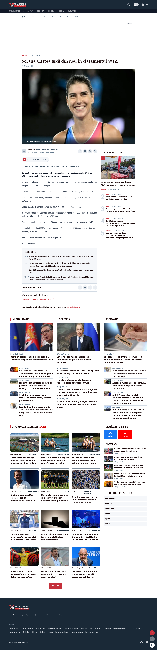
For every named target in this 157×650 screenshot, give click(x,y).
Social (103, 189)
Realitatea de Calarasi (30, 632)
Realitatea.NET (13, 628)
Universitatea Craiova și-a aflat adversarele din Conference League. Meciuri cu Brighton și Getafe (54, 499)
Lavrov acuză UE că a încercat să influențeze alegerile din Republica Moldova (74, 360)
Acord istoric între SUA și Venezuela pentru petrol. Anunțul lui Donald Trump (78, 372)
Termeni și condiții (22, 615)
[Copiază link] (80, 151)
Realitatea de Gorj (14, 632)
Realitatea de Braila (91, 632)
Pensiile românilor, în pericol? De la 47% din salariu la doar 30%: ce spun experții (129, 373)
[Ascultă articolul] (152, 632)
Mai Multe (55, 586)
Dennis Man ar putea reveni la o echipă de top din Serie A (120, 198)
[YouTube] (147, 4)
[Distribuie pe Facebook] (85, 151)
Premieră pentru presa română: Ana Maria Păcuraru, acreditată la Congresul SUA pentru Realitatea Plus (36, 411)
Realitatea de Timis (61, 632)
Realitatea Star (40, 628)
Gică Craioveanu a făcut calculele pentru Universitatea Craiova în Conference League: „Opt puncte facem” (22, 500)
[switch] (136, 4)
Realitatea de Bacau (46, 632)
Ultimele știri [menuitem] (14, 11)
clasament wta (29, 300)
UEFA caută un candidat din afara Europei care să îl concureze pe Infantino (85, 574)
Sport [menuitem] (82, 11)
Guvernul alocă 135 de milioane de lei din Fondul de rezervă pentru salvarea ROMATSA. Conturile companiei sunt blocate (129, 414)
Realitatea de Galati (119, 628)
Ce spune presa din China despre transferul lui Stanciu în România (120, 210)
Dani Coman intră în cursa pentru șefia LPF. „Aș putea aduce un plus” (54, 574)
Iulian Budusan (63, 531)
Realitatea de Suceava (47, 149)
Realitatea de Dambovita (103, 628)
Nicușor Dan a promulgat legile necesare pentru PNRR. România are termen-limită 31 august (78, 404)
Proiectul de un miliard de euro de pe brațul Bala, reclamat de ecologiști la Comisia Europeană (35, 386)
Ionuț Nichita (95, 454)
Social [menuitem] (61, 11)
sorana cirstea (46, 300)
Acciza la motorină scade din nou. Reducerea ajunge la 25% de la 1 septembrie (129, 386)
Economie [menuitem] (52, 11)
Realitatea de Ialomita (55, 628)
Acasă (26, 17)
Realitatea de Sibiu (77, 632)
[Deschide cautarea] (128, 4)
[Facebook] (142, 4)
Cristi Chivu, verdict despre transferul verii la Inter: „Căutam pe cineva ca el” (61, 271)
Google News (73, 306)
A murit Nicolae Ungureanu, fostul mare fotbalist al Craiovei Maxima (54, 537)
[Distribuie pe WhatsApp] (90, 151)
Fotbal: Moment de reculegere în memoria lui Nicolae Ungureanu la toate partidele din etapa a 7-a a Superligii (24, 540)
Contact (11, 615)
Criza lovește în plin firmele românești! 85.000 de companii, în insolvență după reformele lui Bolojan (123, 360)
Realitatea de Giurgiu (135, 628)
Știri (33, 17)
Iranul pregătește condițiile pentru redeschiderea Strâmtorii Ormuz (74, 381)
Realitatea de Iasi (86, 628)
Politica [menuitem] (40, 11)
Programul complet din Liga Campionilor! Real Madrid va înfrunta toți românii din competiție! (85, 538)
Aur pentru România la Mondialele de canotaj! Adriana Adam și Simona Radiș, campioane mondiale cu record (61, 278)
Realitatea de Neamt (71, 628)
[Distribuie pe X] (95, 151)
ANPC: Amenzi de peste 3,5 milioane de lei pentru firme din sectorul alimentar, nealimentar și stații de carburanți (129, 399)
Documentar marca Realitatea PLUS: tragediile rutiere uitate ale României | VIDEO (117, 185)
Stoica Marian (33, 454)
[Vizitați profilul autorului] (24, 151)
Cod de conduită (56, 615)
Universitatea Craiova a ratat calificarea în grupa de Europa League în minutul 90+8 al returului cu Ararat (24, 577)
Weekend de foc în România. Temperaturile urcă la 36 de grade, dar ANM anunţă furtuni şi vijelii (36, 373)
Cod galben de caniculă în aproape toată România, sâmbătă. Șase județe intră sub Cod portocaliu (119, 236)
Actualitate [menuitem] (28, 11)
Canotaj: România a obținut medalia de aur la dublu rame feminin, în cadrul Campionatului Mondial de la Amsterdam (59, 264)
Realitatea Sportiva (27, 628)
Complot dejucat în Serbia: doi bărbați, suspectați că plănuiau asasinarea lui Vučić (31, 358)
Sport (41, 17)
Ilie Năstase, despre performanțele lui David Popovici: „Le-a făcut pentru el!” (120, 223)
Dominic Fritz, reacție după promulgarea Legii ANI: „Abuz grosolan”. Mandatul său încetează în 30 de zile (77, 392)
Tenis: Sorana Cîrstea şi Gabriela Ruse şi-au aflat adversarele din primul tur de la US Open (62, 257)
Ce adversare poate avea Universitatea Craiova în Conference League (84, 500)
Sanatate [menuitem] (72, 11)
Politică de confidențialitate (40, 615)
